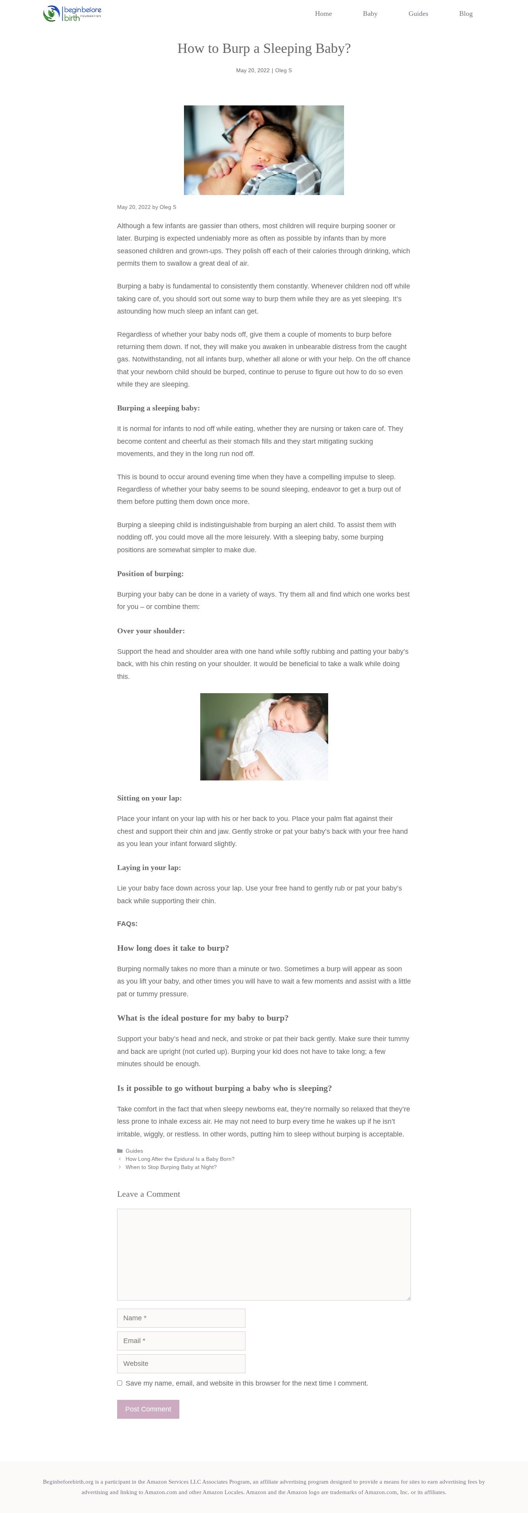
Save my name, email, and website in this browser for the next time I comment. (247, 1383)
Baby (370, 13)
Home (323, 13)
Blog (466, 13)
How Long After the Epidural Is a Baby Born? (180, 1159)
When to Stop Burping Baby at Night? (171, 1167)
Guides (418, 13)
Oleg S (283, 70)
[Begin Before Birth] (72, 13)
